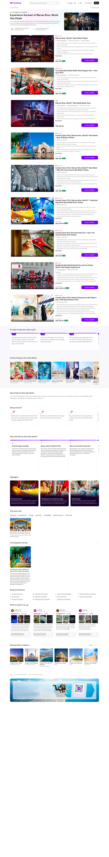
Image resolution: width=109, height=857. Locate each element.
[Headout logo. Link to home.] (15, 3)
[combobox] (44, 3)
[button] (14, 7)
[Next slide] (98, 329)
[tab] (13, 515)
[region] (32, 48)
